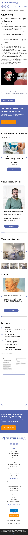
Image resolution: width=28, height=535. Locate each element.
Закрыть (22, 533)
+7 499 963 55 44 (11, 342)
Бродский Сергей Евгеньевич (13, 211)
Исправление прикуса (14, 468)
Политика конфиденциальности (14, 523)
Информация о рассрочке (14, 486)
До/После (14, 499)
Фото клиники (14, 488)
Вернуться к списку (8, 100)
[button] (1, 157)
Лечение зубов (14, 455)
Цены (14, 484)
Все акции (4, 137)
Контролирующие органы (14, 501)
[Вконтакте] (8, 6)
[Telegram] (5, 6)
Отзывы (14, 495)
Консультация (14, 515)
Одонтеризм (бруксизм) (10, 91)
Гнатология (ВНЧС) (14, 473)
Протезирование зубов (14, 453)
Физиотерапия (14, 471)
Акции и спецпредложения (14, 481)
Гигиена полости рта (14, 464)
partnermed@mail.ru (12, 337)
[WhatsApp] (2, 6)
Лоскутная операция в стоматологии (14, 93)
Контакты (14, 492)
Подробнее (14, 169)
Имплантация (14, 451)
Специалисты (14, 490)
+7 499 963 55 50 (22, 6)
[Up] (25, 527)
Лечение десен (14, 466)
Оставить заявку (9, 122)
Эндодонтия (14, 475)
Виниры (14, 457)
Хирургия (14, 462)
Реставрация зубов (14, 460)
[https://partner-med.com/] (9, 3)
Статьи (14, 497)
